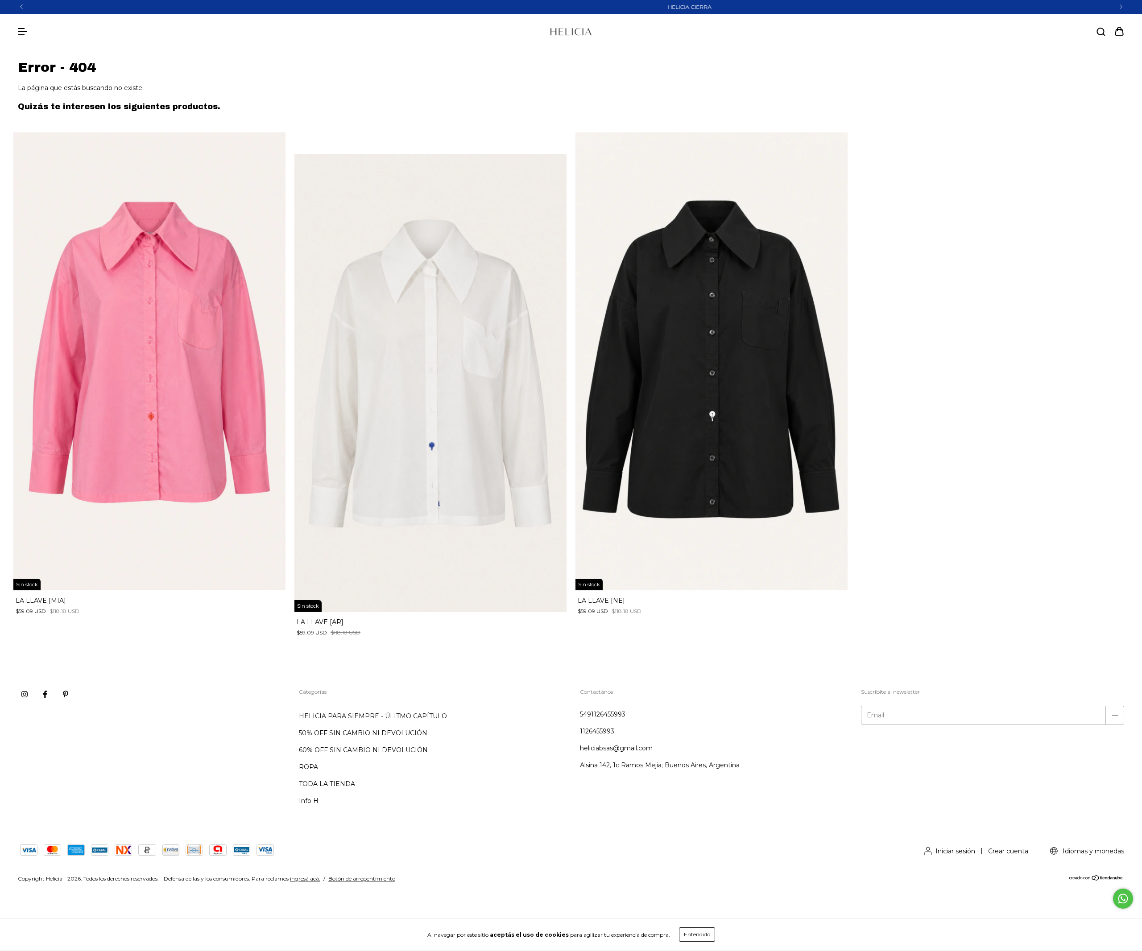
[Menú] (22, 32)
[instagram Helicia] (24, 694)
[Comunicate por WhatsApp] (1123, 899)
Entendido (697, 934)
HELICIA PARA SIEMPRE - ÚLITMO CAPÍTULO (373, 716)
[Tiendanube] (1096, 879)
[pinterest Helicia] (65, 694)
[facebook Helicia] (45, 694)
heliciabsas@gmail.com (616, 748)
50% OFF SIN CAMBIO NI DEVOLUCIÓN (363, 733)
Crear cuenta (1008, 851)
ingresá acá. (305, 878)
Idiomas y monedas (1092, 851)
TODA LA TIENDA (327, 784)
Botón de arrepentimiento (361, 878)
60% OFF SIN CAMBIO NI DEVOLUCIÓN (363, 750)
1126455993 (597, 731)
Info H (309, 801)
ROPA (308, 767)
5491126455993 (602, 714)
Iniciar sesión (955, 851)
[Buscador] (1100, 32)
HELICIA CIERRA (571, 7)
